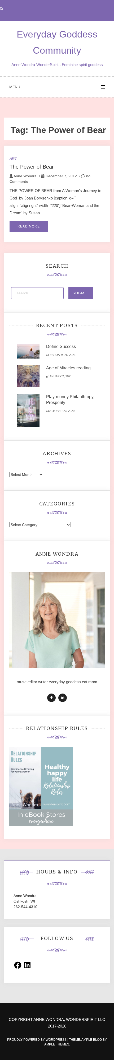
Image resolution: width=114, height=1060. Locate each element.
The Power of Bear (32, 167)
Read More (28, 226)
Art (13, 158)
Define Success (61, 346)
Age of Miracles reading (68, 368)
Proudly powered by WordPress (37, 1040)
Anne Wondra (25, 176)
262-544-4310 (25, 907)
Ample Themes (56, 1044)
